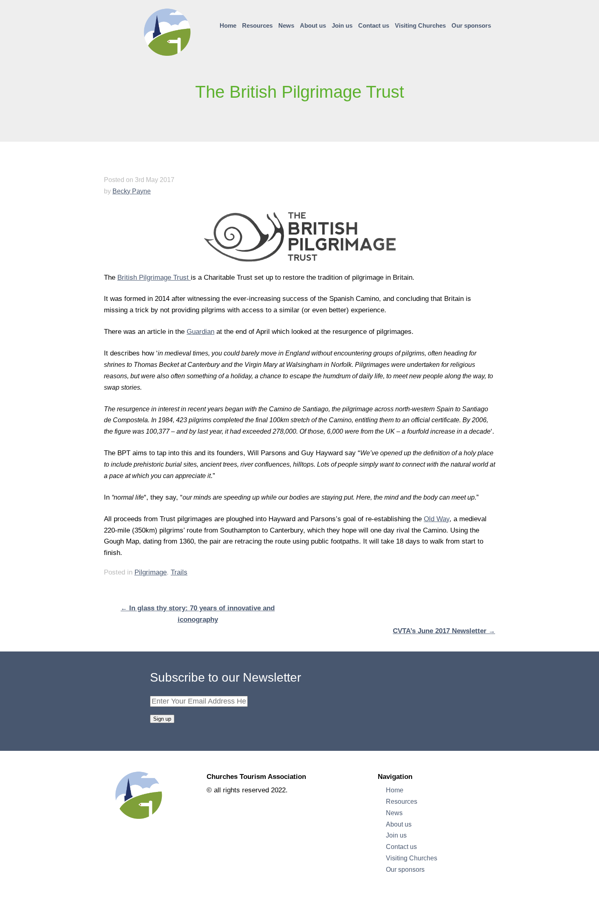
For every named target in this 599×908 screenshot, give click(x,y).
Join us (342, 25)
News (286, 25)
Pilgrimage (150, 572)
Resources (257, 25)
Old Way (436, 519)
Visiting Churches (420, 25)
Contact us (373, 25)
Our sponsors (471, 25)
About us (313, 25)
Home (228, 25)
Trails (179, 572)
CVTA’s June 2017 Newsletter (444, 631)
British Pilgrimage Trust (154, 277)
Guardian (200, 332)
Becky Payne (131, 191)
